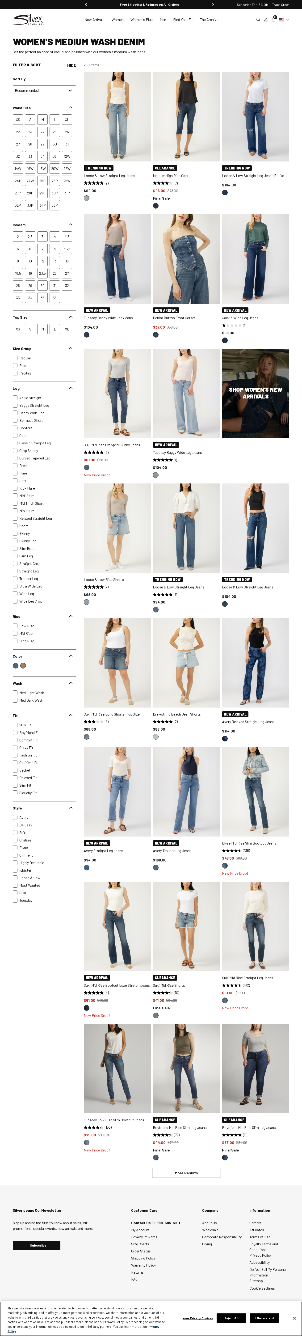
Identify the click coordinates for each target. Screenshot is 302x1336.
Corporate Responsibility (222, 1237)
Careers (255, 1222)
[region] (151, 1318)
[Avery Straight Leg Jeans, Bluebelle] (86, 867)
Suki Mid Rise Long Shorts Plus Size (112, 714)
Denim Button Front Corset (174, 317)
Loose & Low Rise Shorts (104, 579)
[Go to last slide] (86, 4)
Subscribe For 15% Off (252, 5)
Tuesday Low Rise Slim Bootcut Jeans (114, 1120)
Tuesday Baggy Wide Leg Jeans (108, 317)
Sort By (19, 78)
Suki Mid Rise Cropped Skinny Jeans (112, 445)
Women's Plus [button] (141, 19)
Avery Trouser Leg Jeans (172, 850)
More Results (186, 1173)
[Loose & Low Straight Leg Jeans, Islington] (225, 604)
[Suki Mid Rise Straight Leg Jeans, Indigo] (225, 1000)
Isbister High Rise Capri (171, 175)
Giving (207, 1244)
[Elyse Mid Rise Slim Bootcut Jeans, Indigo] (225, 866)
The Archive (209, 19)
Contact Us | (142, 1222)
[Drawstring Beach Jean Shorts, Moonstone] (156, 737)
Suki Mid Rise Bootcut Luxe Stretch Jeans (117, 985)
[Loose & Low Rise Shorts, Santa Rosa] (86, 602)
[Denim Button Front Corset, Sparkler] (156, 335)
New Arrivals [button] (94, 19)
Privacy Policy (260, 1255)
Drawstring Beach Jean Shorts (177, 714)
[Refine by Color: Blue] (15, 665)
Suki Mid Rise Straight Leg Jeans (247, 977)
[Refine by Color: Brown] (23, 665)
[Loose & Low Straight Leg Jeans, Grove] (86, 198)
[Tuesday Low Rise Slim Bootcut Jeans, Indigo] (86, 1142)
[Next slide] (213, 4)
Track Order (280, 5)
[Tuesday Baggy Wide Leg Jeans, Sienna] (156, 475)
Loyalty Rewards (144, 1237)
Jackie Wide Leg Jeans (240, 317)
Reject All (231, 1318)
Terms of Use (259, 1237)
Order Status (141, 1251)
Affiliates (256, 1229)
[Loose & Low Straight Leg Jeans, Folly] (156, 609)
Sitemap (256, 1280)
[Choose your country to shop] (283, 19)
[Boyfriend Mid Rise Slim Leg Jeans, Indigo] (156, 1157)
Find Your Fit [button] (183, 19)
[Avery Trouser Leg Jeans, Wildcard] (156, 867)
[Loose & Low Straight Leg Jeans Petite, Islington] (225, 192)
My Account (140, 1229)
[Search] (258, 19)
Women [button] (118, 19)
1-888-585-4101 (166, 1222)
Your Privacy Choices (198, 1318)
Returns (137, 1272)
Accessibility (259, 1262)
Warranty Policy (143, 1265)
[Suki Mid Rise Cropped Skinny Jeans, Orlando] (86, 467)
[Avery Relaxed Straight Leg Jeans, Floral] (225, 738)
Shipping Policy (143, 1258)
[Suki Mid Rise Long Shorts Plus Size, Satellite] (86, 737)
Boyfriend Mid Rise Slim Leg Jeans (180, 1127)
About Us (209, 1222)
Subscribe (38, 1245)
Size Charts (140, 1244)
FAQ (134, 1279)
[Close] (294, 1318)
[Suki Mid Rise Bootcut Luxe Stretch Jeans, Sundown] (86, 1008)
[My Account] (266, 19)
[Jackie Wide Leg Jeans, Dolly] (225, 340)
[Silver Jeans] (31, 19)
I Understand (264, 1318)
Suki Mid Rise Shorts (169, 985)
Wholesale (210, 1229)
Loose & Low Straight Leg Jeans (109, 175)
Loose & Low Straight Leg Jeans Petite (253, 175)
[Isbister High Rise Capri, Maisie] (156, 206)
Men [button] (163, 19)
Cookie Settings (262, 1288)
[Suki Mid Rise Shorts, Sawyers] (156, 1015)
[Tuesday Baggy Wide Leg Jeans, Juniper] (86, 335)
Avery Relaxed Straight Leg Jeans (248, 721)
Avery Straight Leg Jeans (103, 850)
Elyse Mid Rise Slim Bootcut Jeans (249, 843)
